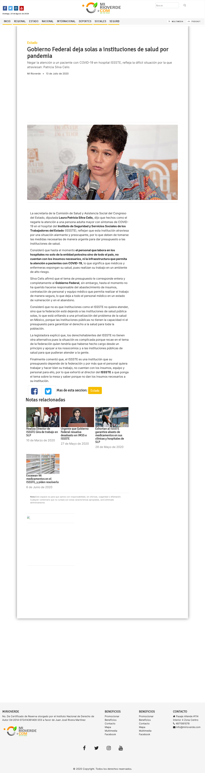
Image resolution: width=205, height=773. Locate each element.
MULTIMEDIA (177, 21)
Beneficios (110, 719)
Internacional (66, 21)
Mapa (108, 727)
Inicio (7, 21)
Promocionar (112, 716)
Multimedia (111, 730)
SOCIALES (100, 21)
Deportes (85, 21)
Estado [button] (95, 390)
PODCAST (195, 21)
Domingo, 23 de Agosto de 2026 (16, 13)
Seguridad (116, 21)
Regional (20, 21)
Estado (33, 21)
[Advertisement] (102, 99)
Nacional (48, 21)
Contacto (110, 723)
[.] (28, 518)
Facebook (110, 734)
